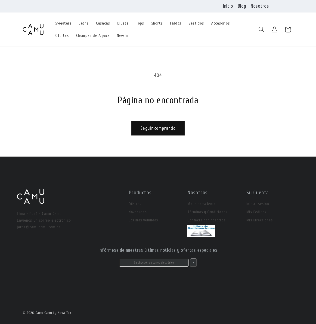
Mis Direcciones (259, 220)
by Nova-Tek (62, 313)
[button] (261, 29)
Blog (242, 6)
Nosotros (260, 6)
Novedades (138, 212)
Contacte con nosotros (206, 220)
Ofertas (135, 204)
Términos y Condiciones (207, 212)
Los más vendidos (143, 220)
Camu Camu (44, 313)
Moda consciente (201, 204)
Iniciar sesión (257, 204)
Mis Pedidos (256, 212)
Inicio (228, 6)
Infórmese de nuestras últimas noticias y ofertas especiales (158, 250)
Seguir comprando (158, 128)
